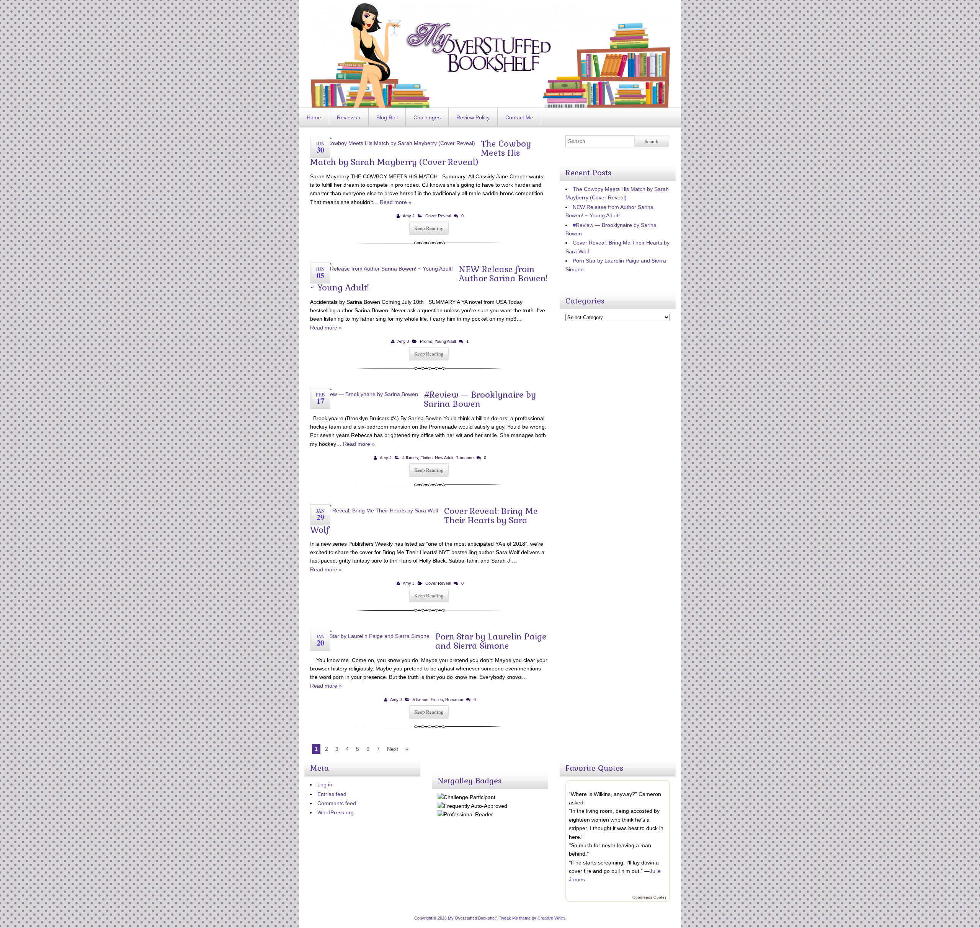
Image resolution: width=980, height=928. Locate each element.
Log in (324, 784)
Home (314, 117)
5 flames (420, 699)
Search (651, 141)
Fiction (426, 457)
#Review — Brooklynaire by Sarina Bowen (480, 399)
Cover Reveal (438, 216)
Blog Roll (387, 117)
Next (392, 749)
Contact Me (519, 117)
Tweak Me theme (515, 918)
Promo (426, 341)
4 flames (410, 457)
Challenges (427, 117)
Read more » (396, 202)
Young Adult (445, 341)
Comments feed (336, 803)
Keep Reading (429, 228)
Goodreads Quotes (649, 897)
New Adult (444, 457)
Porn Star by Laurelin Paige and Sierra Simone (491, 641)
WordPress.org (335, 812)
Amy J (409, 216)
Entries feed (331, 794)
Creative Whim (551, 918)
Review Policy (473, 117)
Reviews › (349, 117)
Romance (465, 457)
